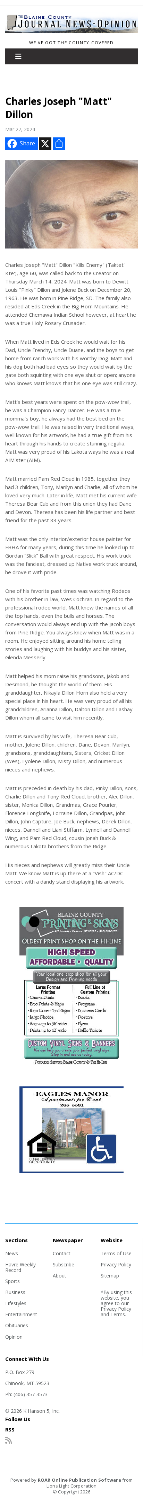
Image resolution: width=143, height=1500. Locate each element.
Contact (61, 1253)
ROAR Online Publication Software (79, 1480)
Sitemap (110, 1275)
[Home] (71, 33)
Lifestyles (15, 1303)
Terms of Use (116, 1253)
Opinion (14, 1337)
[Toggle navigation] (18, 56)
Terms (117, 1314)
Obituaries (16, 1325)
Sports (12, 1281)
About (59, 1275)
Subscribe (63, 1264)
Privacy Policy (116, 1264)
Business (15, 1292)
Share (27, 143)
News (11, 1253)
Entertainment (21, 1314)
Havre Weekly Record (20, 1267)
